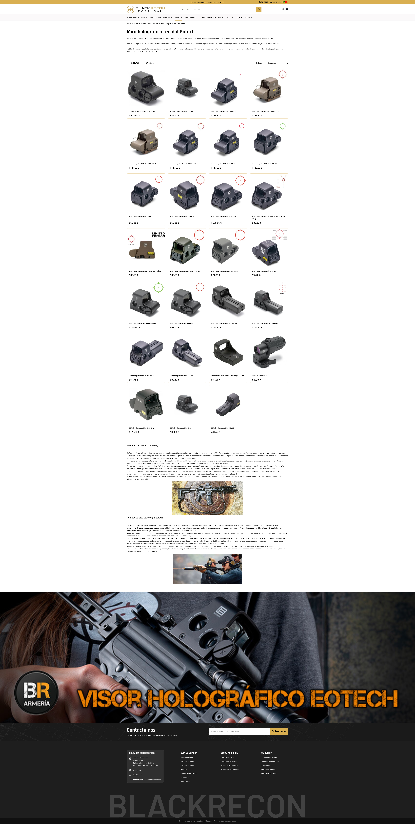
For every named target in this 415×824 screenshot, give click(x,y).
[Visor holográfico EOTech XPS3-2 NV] (228, 193)
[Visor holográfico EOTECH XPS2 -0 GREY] (228, 247)
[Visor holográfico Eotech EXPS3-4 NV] (187, 140)
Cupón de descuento (188, 773)
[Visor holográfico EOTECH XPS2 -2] (187, 300)
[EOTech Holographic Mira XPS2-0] (187, 88)
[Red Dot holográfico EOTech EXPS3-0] (146, 88)
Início (129, 24)
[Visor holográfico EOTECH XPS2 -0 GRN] (146, 300)
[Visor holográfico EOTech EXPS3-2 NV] (228, 140)
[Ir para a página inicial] (146, 9)
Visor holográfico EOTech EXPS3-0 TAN (142, 164)
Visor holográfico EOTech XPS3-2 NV (223, 216)
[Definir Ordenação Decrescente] (287, 63)
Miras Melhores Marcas (149, 24)
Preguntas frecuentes (229, 765)
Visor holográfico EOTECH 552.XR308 (265, 323)
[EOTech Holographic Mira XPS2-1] (187, 404)
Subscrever (279, 731)
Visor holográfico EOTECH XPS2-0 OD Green (185, 271)
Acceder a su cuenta (269, 758)
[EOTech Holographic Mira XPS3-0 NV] (146, 404)
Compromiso (185, 781)
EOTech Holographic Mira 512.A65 (222, 428)
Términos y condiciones (270, 762)
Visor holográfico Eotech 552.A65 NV (141, 376)
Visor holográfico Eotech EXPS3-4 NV (183, 164)
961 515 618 (264, 2)
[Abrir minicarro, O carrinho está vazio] (287, 9)
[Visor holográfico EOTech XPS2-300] (269, 247)
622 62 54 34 (277, 2)
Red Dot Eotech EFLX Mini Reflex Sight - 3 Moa (227, 376)
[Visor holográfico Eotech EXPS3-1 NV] (228, 88)
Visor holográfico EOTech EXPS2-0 (182, 216)
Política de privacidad (269, 773)
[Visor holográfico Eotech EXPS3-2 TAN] (269, 88)
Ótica (228, 17)
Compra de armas (227, 758)
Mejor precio (185, 777)
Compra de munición (229, 762)
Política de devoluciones (230, 769)
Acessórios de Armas (136, 17)
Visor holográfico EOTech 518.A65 (181, 376)
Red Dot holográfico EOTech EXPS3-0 (142, 111)
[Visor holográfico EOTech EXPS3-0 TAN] (146, 140)
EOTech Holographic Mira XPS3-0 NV (141, 428)
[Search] (258, 9)
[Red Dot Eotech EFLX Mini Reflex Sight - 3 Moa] (228, 352)
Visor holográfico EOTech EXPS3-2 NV (224, 164)
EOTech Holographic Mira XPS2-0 (181, 111)
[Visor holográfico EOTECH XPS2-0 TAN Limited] (146, 247)
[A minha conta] (283, 9)
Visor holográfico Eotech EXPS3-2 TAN (265, 111)
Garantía (184, 769)
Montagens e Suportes (160, 17)
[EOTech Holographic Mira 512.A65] (228, 404)
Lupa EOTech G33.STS (259, 376)
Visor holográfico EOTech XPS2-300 (264, 271)
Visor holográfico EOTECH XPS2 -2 (182, 323)
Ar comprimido (191, 17)
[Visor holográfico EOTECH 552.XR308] (269, 300)
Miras (177, 17)
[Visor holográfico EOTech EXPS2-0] (187, 193)
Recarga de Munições (211, 17)
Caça (238, 17)
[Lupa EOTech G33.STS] (269, 352)
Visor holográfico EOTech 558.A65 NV (224, 323)
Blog (247, 17)
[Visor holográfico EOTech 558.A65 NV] (228, 300)
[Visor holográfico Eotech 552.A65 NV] (146, 352)
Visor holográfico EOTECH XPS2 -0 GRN (142, 323)
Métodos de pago (187, 765)
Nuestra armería (187, 758)
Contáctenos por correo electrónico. (147, 779)
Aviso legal (265, 765)
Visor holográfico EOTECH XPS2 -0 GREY (225, 271)
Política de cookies (268, 769)
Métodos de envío (187, 762)
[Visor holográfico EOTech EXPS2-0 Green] (269, 140)
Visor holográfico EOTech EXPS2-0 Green (266, 164)
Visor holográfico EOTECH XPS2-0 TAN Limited (145, 271)
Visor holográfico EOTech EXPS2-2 (141, 216)
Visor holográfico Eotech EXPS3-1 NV (223, 111)
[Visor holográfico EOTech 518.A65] (187, 352)
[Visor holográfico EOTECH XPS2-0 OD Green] (187, 247)
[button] (135, 63)
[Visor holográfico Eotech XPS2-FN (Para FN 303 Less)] (269, 193)
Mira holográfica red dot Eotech (173, 24)
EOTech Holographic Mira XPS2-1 (181, 428)
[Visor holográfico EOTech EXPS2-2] (146, 193)
